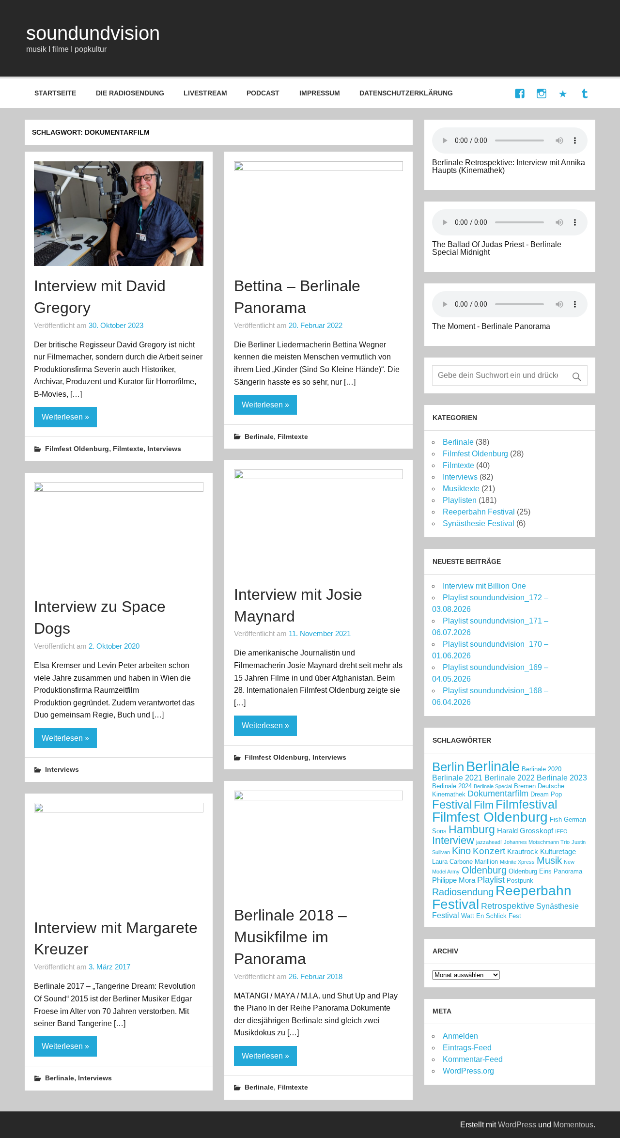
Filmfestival (527, 804)
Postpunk (520, 880)
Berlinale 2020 (541, 769)
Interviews (164, 448)
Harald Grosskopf (525, 831)
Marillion (486, 861)
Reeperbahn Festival (479, 512)
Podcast (263, 93)
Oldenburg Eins (530, 871)
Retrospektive (507, 906)
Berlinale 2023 (562, 777)
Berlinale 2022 (509, 777)
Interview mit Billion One (484, 586)
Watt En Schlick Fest (491, 916)
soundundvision (93, 33)
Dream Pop (546, 794)
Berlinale (259, 436)
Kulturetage (558, 852)
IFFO (561, 831)
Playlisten (460, 500)
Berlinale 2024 (452, 786)
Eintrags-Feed (467, 1048)
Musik (549, 860)
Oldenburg (484, 870)
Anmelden (460, 1036)
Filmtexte (128, 448)
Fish (556, 819)
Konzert (489, 850)
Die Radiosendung (130, 93)
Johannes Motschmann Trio (537, 842)
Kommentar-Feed (473, 1059)
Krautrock (522, 852)
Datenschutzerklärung (406, 93)
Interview (453, 840)
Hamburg (472, 829)
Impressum (319, 93)
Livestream (205, 93)
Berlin (448, 767)
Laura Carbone (452, 861)
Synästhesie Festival (478, 523)
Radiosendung (463, 892)
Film (484, 805)
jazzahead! (489, 842)
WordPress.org (468, 1071)
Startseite (55, 93)
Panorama (568, 871)
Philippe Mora (453, 880)
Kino (461, 850)
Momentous (573, 1125)
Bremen (525, 786)
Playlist (491, 879)
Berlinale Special (493, 786)
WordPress (517, 1125)
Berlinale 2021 (457, 777)
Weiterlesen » (65, 417)
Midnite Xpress (517, 862)
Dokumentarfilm (497, 793)
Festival (452, 804)
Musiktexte (461, 488)
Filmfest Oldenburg (77, 448)
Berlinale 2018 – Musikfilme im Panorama (290, 936)
